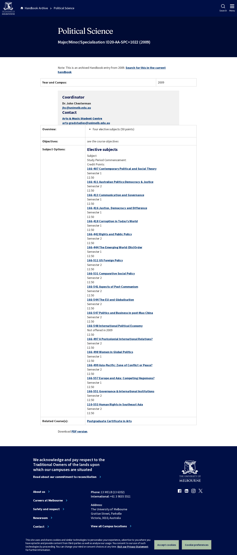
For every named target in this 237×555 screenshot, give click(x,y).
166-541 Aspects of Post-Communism (112, 287)
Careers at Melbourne (48, 500)
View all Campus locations (109, 526)
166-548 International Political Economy (115, 326)
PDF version (79, 431)
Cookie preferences (196, 545)
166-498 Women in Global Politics (110, 352)
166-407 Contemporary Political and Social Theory (121, 169)
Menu (232, 10)
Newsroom (40, 518)
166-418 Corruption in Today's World (112, 221)
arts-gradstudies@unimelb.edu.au (86, 123)
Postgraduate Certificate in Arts (109, 421)
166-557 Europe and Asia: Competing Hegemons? (120, 378)
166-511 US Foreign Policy (105, 260)
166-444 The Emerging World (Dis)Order (114, 247)
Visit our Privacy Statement (132, 546)
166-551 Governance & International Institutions (120, 391)
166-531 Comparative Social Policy (111, 273)
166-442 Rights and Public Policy (109, 234)
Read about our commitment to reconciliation (64, 477)
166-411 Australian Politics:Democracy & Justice (120, 182)
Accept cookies (166, 545)
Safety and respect (46, 509)
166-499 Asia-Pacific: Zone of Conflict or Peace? (120, 365)
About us (39, 492)
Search (223, 10)
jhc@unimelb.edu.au (76, 107)
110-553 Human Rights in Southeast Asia (115, 404)
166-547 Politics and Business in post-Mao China (120, 313)
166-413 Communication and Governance (115, 195)
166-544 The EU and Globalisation (110, 300)
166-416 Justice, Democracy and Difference (117, 208)
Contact (38, 526)
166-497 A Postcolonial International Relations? (120, 339)
